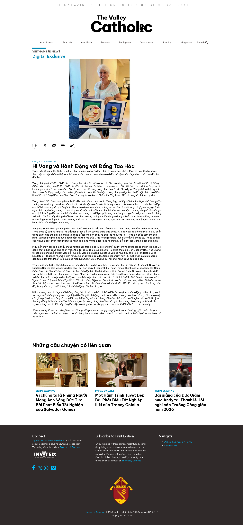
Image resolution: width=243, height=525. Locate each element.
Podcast (105, 42)
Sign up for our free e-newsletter (48, 440)
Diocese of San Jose (70, 447)
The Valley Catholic (131, 460)
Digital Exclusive (48, 56)
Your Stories (46, 42)
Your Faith (86, 42)
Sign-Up (167, 42)
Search (201, 42)
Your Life (67, 42)
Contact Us (170, 445)
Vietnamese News (46, 51)
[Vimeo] (54, 468)
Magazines (187, 42)
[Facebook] (34, 468)
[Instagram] (47, 468)
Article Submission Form (178, 442)
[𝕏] (41, 468)
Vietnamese (147, 42)
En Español (125, 42)
